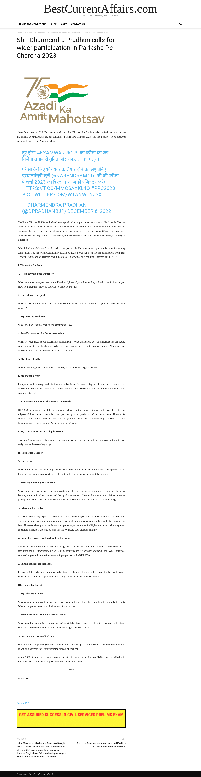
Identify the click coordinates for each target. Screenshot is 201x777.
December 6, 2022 (89, 211)
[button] (180, 24)
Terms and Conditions (32, 24)
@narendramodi (73, 176)
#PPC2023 (103, 188)
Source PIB (23, 703)
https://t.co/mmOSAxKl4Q (56, 188)
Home (19, 32)
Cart (64, 24)
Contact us (78, 24)
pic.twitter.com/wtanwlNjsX (62, 194)
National (28, 32)
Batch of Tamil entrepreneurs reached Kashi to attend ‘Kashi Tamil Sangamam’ (101, 745)
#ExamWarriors (58, 153)
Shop (54, 24)
